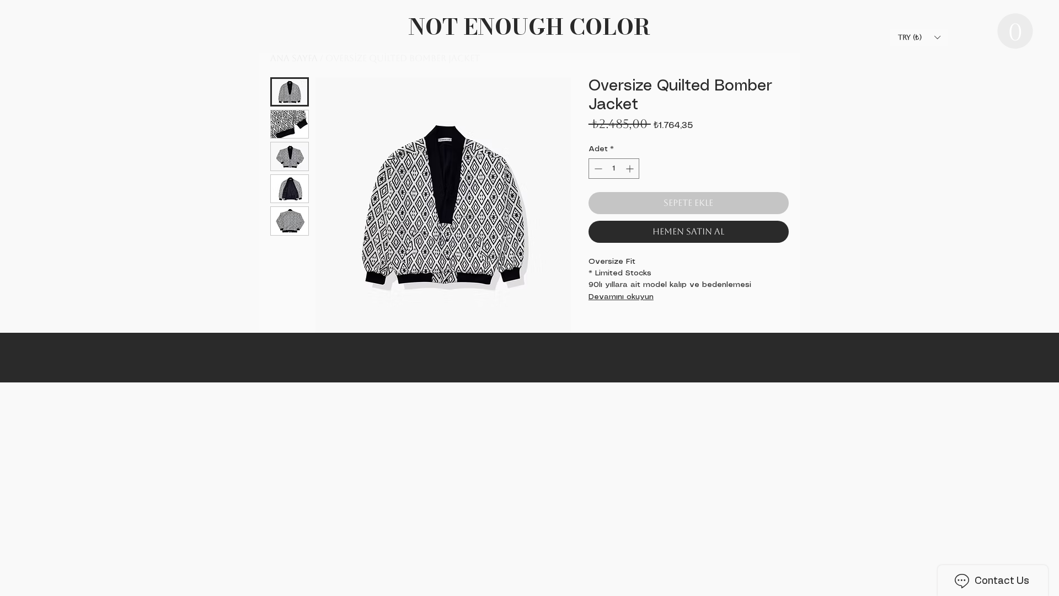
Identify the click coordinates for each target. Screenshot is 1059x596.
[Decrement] (597, 168)
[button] (1015, 31)
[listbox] (919, 37)
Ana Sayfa (294, 58)
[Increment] (631, 168)
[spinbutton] (614, 168)
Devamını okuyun (621, 297)
